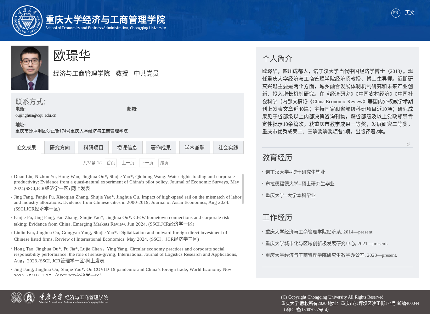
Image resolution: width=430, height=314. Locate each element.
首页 (111, 162)
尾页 (164, 162)
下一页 (147, 162)
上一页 (128, 162)
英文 (404, 12)
